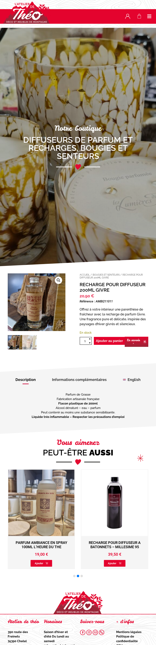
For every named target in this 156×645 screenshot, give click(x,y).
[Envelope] (95, 632)
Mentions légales (128, 632)
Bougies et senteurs (92, 152)
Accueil (85, 274)
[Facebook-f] (82, 632)
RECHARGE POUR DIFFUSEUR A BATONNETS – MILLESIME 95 (41, 544)
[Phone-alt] (101, 632)
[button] (149, 16)
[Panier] (139, 16)
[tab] (25, 380)
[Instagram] (89, 632)
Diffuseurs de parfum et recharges (78, 144)
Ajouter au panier (109, 341)
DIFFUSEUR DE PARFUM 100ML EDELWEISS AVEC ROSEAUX (115, 544)
